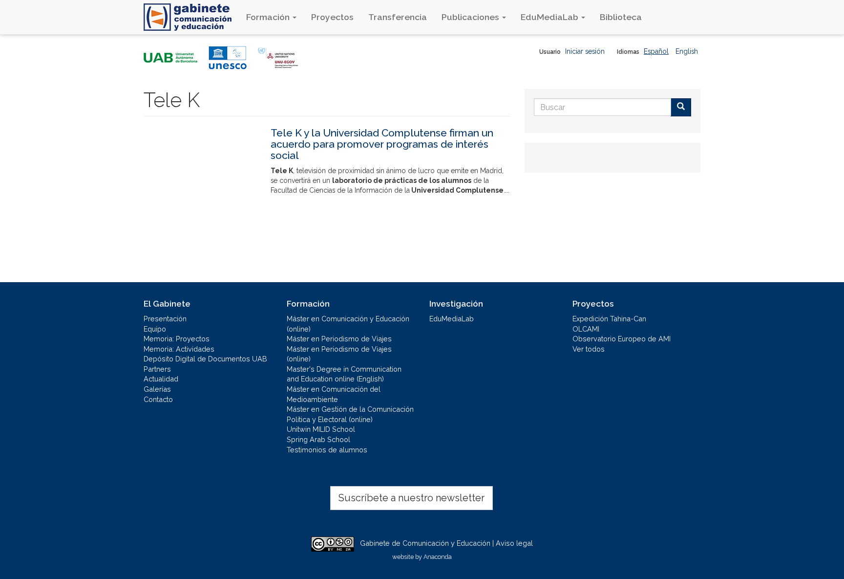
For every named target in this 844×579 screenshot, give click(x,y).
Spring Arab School (318, 439)
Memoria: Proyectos (177, 338)
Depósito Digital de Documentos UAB (205, 359)
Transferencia (397, 17)
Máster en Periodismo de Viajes (339, 338)
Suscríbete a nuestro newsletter (411, 498)
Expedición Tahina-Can (609, 318)
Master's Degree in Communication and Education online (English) (344, 374)
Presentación (165, 318)
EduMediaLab (550, 17)
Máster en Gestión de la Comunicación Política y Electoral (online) (350, 414)
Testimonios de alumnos (327, 449)
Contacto (158, 399)
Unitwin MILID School (321, 429)
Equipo (155, 329)
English (686, 51)
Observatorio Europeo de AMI (621, 338)
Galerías (157, 389)
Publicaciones (471, 17)
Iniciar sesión (585, 51)
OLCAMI (585, 329)
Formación (269, 17)
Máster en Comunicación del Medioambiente (333, 394)
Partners (157, 369)
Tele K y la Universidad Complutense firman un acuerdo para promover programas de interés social (382, 144)
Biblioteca (621, 17)
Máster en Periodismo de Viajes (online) (339, 354)
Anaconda (437, 556)
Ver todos (588, 349)
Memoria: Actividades (179, 349)
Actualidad (161, 379)
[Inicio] (191, 17)
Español (656, 51)
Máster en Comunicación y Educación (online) (348, 323)
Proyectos (332, 17)
